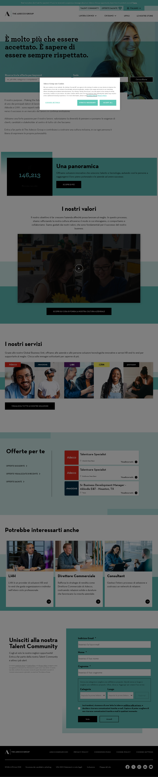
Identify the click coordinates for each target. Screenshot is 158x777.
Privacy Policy (102, 95)
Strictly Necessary (87, 102)
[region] (80, 94)
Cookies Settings (52, 102)
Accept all (108, 102)
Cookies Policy (92, 95)
